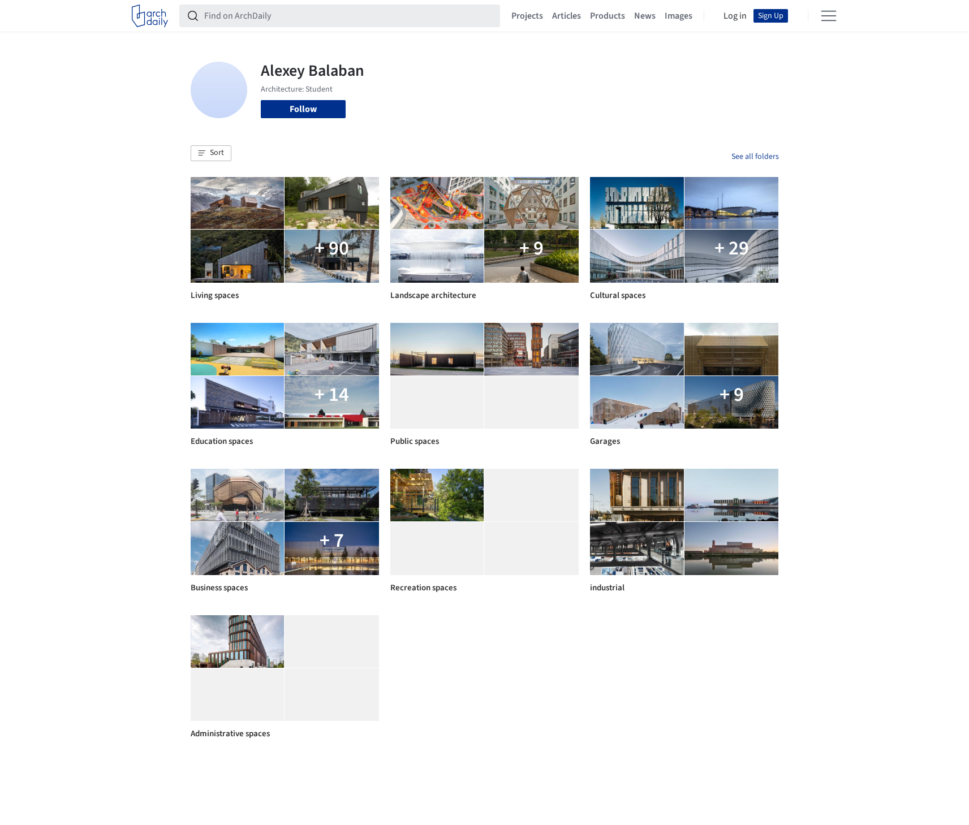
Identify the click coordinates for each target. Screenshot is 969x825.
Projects (527, 16)
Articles (566, 16)
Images (678, 16)
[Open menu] (829, 16)
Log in (735, 16)
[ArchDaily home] (150, 16)
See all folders (755, 157)
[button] (211, 153)
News (645, 16)
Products (607, 16)
